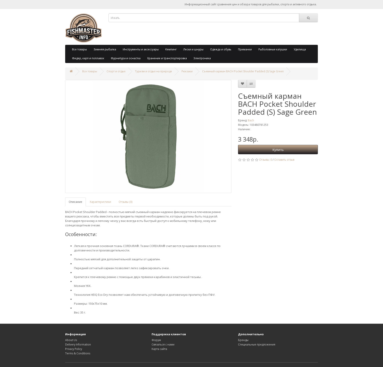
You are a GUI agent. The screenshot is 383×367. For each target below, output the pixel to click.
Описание (75, 202)
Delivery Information (78, 344)
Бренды (243, 340)
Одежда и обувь (220, 49)
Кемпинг (171, 49)
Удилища (300, 49)
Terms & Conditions (77, 353)
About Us (71, 340)
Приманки (245, 49)
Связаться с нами (163, 344)
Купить (278, 149)
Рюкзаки (187, 71)
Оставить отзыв (284, 160)
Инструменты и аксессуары (141, 49)
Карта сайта (159, 349)
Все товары (79, 49)
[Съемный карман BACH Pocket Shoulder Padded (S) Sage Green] (148, 136)
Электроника (202, 58)
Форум (156, 340)
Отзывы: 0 (265, 160)
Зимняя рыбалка (105, 49)
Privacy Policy (73, 349)
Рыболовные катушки (272, 49)
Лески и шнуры (193, 49)
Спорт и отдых (116, 71)
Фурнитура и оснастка (126, 58)
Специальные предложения (256, 344)
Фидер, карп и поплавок (88, 58)
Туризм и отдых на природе (153, 71)
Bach (251, 120)
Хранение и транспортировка (167, 58)
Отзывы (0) (125, 202)
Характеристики (100, 202)
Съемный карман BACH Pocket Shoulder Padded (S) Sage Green (243, 71)
